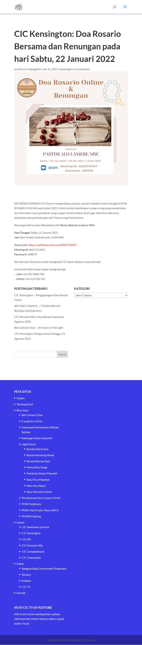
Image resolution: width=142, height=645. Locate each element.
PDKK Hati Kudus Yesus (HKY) (40, 510)
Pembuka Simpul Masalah (42, 473)
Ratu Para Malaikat (38, 479)
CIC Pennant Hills (32, 545)
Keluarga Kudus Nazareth (37, 438)
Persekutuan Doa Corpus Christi (41, 497)
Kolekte (26, 580)
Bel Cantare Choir (32, 415)
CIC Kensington (31, 533)
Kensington (67, 69)
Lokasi (20, 522)
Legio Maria (29, 444)
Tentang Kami (25, 404)
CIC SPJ (26, 539)
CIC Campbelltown (33, 551)
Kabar (20, 563)
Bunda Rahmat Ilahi (38, 461)
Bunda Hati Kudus (37, 449)
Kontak (21, 592)
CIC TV (26, 586)
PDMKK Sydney (31, 516)
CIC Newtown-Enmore (35, 527)
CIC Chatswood (31, 557)
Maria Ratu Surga (37, 467)
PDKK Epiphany (31, 504)
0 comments (83, 69)
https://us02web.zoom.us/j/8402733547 (52, 245)
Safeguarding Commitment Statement (44, 568)
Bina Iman (23, 410)
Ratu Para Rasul (36, 485)
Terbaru (26, 574)
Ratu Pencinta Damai (39, 491)
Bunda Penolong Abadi (40, 455)
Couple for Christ (32, 421)
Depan (21, 398)
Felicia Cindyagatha (29, 69)
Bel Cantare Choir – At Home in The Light (38, 327)
